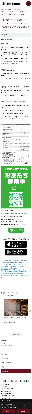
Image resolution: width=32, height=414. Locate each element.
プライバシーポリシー (18, 405)
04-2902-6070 (7, 391)
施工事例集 (5, 358)
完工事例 (4, 367)
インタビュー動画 (7, 345)
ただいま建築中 (6, 363)
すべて (4, 343)
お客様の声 (5, 371)
